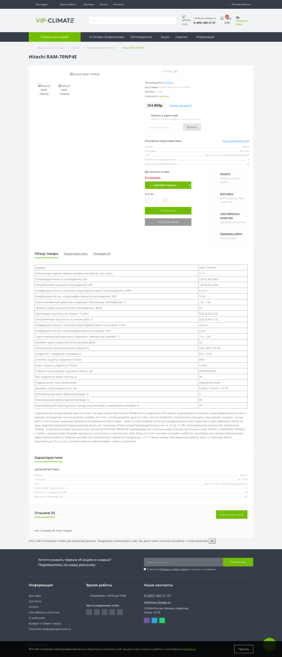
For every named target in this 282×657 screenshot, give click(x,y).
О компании (37, 618)
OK (212, 541)
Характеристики (76, 253)
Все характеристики (236, 141)
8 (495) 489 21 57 (154, 590)
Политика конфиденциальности (50, 629)
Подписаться (238, 562)
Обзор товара (46, 253)
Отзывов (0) (102, 253)
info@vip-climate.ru (157, 602)
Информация (205, 37)
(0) (175, 71)
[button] (41, 4)
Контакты (118, 4)
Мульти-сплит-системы (51, 47)
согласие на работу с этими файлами (183, 541)
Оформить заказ (242, 22)
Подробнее (189, 649)
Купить (192, 127)
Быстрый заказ (168, 222)
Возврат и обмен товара (174, 569)
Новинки (181, 37)
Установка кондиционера (107, 37)
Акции (165, 37)
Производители (141, 37)
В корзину (168, 211)
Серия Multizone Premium (100, 47)
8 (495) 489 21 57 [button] (157, 596)
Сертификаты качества (230, 215)
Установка (153, 178)
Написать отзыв (232, 514)
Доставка (89, 4)
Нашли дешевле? (180, 105)
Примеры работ (231, 234)
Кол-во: (149, 194)
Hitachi (75, 47)
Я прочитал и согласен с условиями (181, 569)
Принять (243, 649)
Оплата (104, 4)
